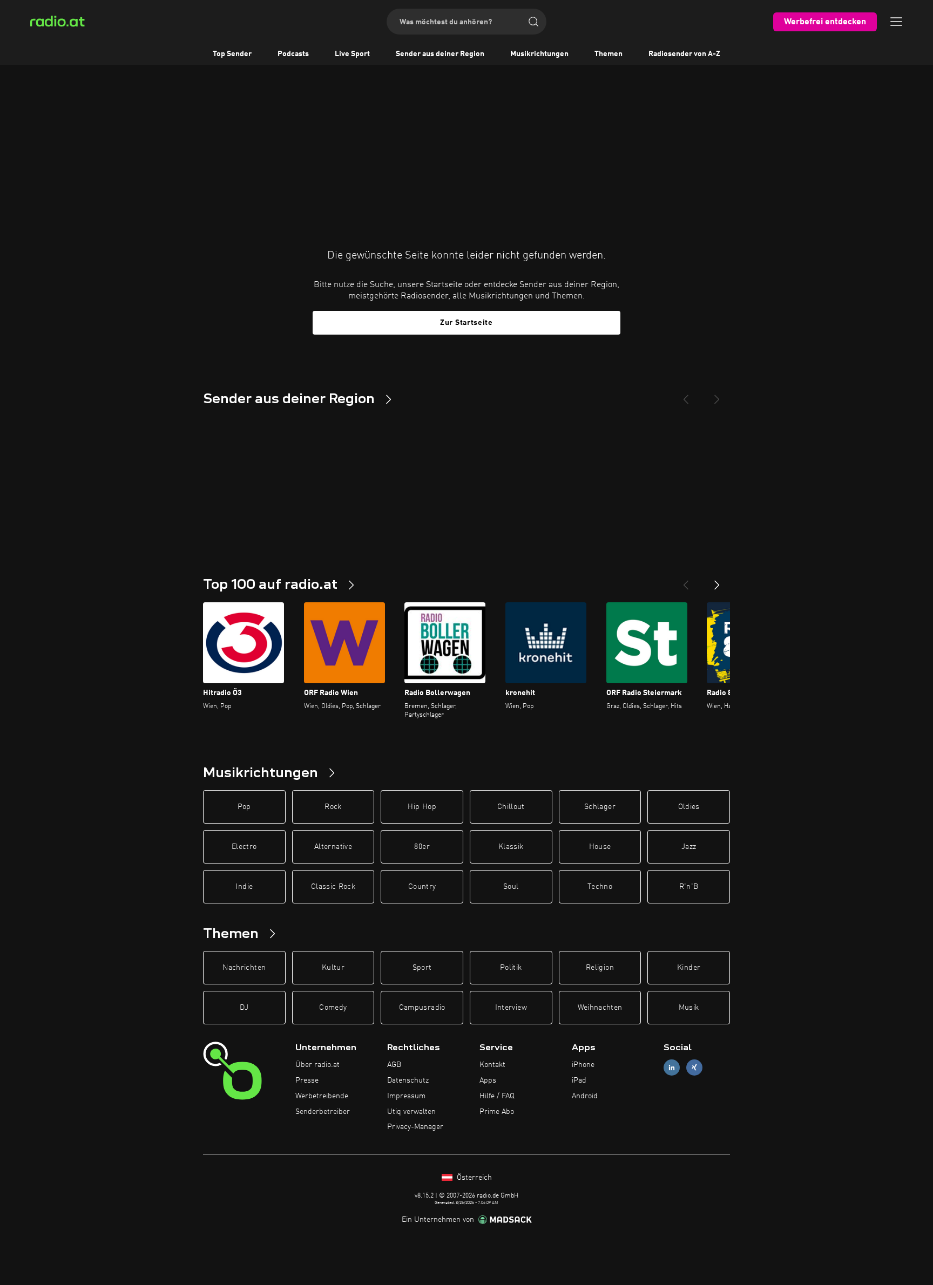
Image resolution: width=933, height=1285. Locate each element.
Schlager (600, 807)
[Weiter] (717, 581)
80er (421, 847)
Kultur (333, 967)
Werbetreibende (321, 1096)
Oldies (689, 807)
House (600, 847)
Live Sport (352, 54)
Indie (244, 886)
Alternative (333, 847)
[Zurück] (686, 581)
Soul (510, 886)
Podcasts (293, 54)
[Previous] (686, 395)
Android (585, 1096)
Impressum (406, 1096)
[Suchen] (533, 21)
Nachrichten (244, 967)
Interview (511, 1007)
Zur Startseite (466, 323)
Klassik (510, 847)
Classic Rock (333, 886)
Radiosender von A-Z (684, 54)
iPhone (583, 1065)
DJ (244, 1007)
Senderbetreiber (322, 1112)
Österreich (473, 1177)
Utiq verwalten (411, 1112)
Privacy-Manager (415, 1127)
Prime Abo (496, 1112)
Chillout (511, 807)
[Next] (717, 395)
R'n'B (689, 886)
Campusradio (422, 1007)
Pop (244, 807)
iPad (579, 1080)
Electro (244, 847)
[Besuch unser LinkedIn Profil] (671, 1067)
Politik (511, 967)
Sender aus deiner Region (440, 54)
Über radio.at (317, 1065)
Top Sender (232, 54)
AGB (394, 1065)
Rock (332, 807)
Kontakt (492, 1065)
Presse (307, 1080)
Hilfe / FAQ (497, 1096)
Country (422, 886)
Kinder (688, 967)
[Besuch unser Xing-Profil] (694, 1067)
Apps (487, 1080)
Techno (599, 886)
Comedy (333, 1007)
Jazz (688, 847)
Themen (608, 54)
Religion (600, 967)
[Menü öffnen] (896, 21)
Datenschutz (408, 1080)
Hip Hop (422, 807)
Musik (689, 1007)
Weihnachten (600, 1007)
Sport (422, 967)
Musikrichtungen (539, 54)
